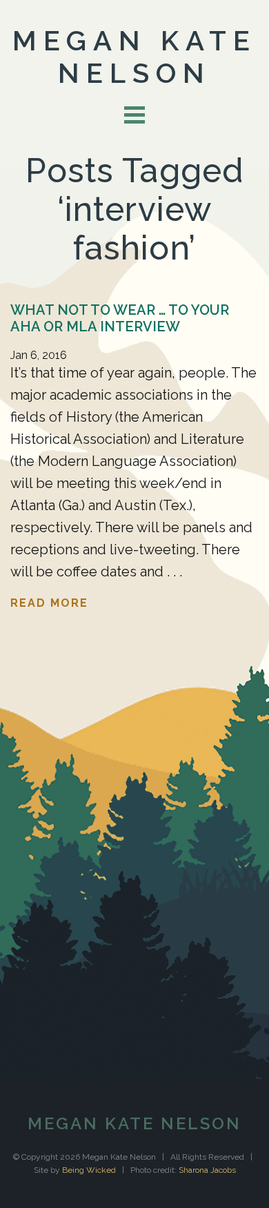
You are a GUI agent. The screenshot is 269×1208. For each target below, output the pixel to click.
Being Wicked (89, 1170)
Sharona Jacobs (207, 1170)
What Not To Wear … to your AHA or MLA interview (119, 318)
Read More (49, 603)
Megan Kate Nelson (134, 56)
